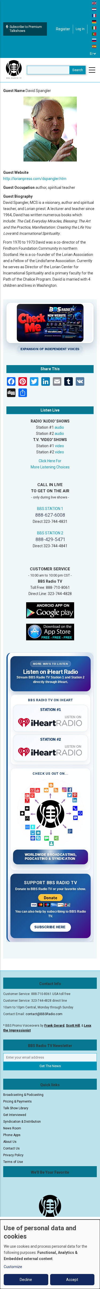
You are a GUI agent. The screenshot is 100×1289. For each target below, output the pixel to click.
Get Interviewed (14, 1115)
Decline (26, 1279)
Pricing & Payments (17, 1101)
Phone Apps (12, 1135)
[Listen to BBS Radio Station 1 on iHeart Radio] (50, 721)
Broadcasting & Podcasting (23, 1095)
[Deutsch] (94, 21)
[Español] (94, 46)
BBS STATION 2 (50, 533)
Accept (72, 1279)
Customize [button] (13, 1267)
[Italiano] (94, 28)
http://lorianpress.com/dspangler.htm (34, 179)
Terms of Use (13, 1162)
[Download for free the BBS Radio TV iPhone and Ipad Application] (50, 631)
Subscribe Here (50, 927)
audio (59, 427)
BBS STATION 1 (50, 508)
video (59, 446)
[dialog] (50, 1254)
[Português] (94, 34)
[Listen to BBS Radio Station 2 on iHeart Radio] (50, 751)
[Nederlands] (94, 9)
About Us (10, 1142)
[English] (94, 3)
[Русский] (94, 40)
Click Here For (50, 461)
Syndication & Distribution (22, 1121)
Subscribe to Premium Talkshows (26, 29)
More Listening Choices (50, 467)
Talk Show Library (15, 1108)
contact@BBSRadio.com (44, 1014)
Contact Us (11, 1148)
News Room (12, 1128)
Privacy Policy (13, 1155)
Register (63, 29)
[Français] (94, 15)
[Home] (14, 70)
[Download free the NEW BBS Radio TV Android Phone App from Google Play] (50, 610)
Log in (80, 29)
